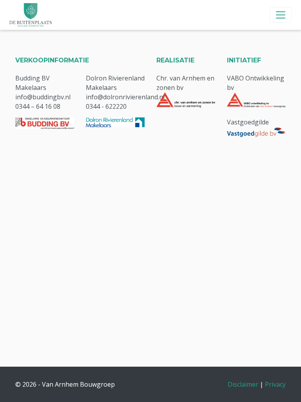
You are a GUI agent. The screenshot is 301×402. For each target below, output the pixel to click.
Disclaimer (243, 384)
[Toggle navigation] (281, 15)
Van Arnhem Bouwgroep (78, 384)
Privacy (275, 384)
